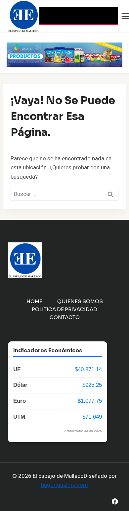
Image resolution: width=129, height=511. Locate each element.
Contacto (65, 317)
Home (34, 301)
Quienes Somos (80, 301)
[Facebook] (115, 501)
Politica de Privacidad (64, 309)
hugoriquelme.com (64, 485)
